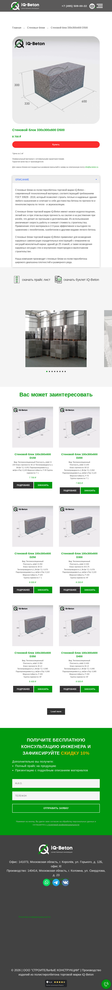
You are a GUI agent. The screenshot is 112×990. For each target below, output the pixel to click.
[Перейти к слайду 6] (60, 371)
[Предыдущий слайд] (6, 339)
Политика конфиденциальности (34, 917)
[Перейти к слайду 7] (62, 371)
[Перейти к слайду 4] (54, 371)
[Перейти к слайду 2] (49, 371)
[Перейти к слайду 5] (57, 371)
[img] (46, 882)
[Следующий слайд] (106, 339)
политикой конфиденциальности (63, 824)
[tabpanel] (56, 225)
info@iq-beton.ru (91, 167)
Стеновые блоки (36, 27)
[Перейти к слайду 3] (52, 371)
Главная (16, 27)
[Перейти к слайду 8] (65, 371)
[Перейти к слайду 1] (46, 371)
